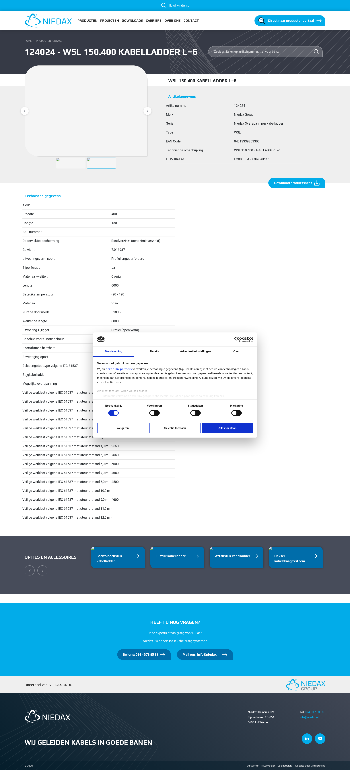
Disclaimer (253, 765)
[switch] (154, 413)
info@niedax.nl (309, 717)
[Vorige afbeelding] (25, 111)
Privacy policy (268, 765)
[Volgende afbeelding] (147, 111)
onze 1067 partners (119, 369)
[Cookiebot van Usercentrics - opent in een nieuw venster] (237, 339)
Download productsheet (293, 183)
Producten (87, 20)
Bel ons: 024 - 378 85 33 (140, 654)
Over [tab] (236, 351)
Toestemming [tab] (113, 351)
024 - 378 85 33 (315, 712)
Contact (191, 20)
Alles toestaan (227, 428)
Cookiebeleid (285, 765)
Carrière (154, 20)
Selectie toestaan (175, 428)
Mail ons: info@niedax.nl (201, 654)
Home (28, 40)
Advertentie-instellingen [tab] (195, 351)
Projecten (109, 20)
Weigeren (123, 428)
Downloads (132, 20)
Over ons (172, 20)
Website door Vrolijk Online (310, 765)
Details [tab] (154, 351)
